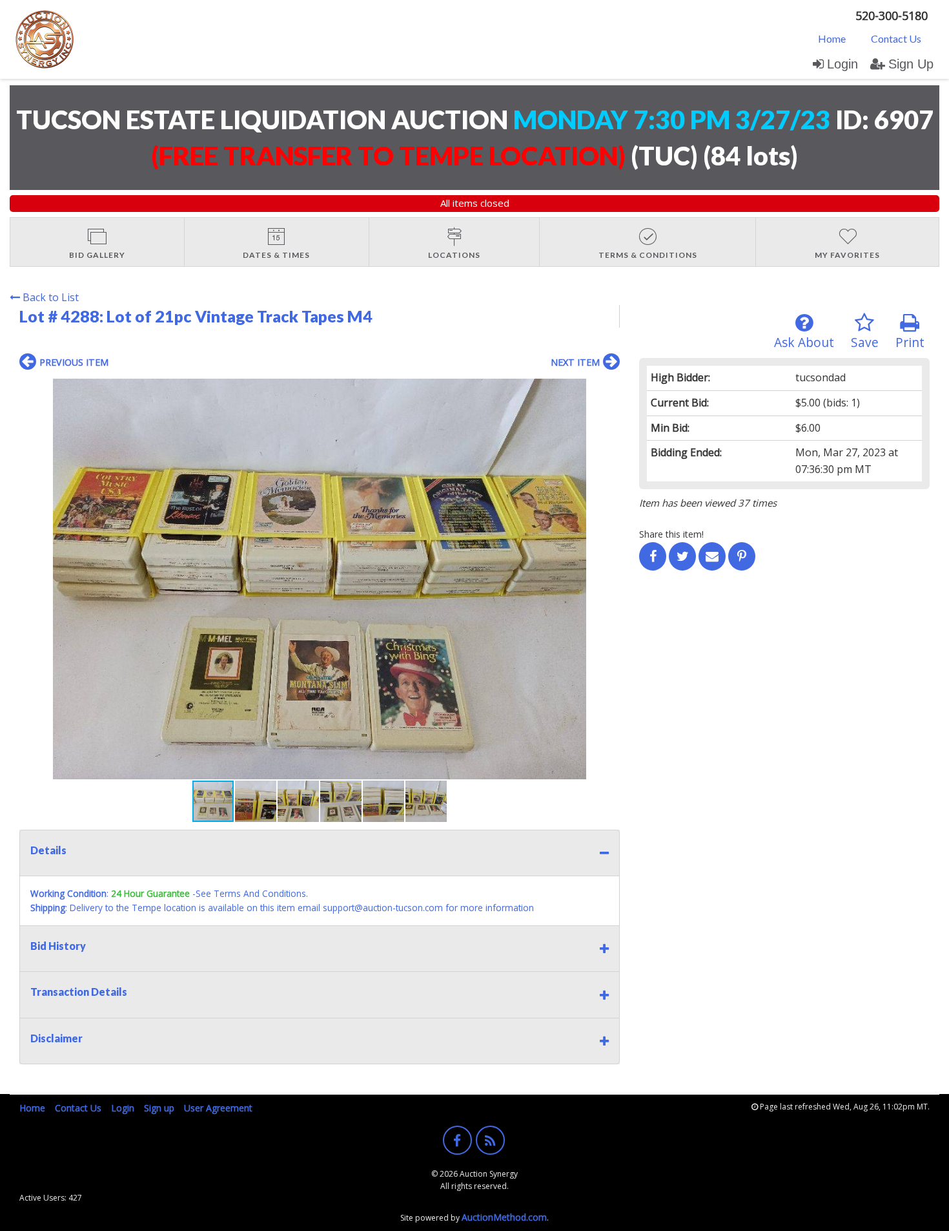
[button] (608, 390)
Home (832, 38)
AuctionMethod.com (504, 1217)
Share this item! (671, 534)
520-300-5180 (891, 15)
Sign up (159, 1108)
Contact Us (896, 38)
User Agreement (218, 1108)
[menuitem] (832, 38)
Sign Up (911, 64)
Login (842, 64)
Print (909, 342)
